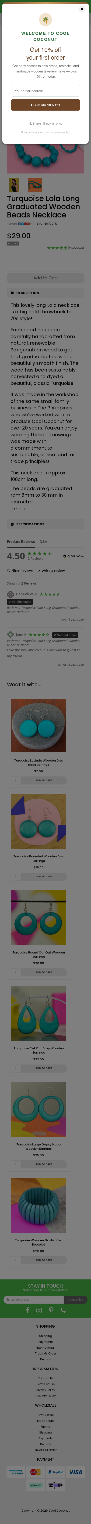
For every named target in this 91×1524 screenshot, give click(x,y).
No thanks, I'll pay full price (45, 123)
